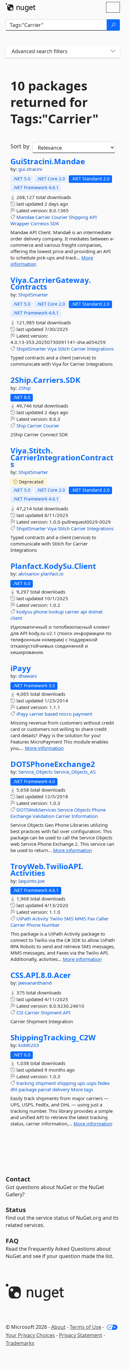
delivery (61, 1089)
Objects (82, 809)
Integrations (100, 349)
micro (65, 714)
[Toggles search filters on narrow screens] (113, 51)
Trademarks (20, 1343)
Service (65, 809)
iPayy (20, 668)
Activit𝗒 (40, 918)
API (93, 217)
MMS (80, 918)
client (16, 618)
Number (51, 925)
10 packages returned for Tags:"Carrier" (54, 102)
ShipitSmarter (33, 294)
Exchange (20, 816)
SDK (54, 223)
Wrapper (19, 223)
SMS (69, 918)
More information (44, 748)
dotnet (95, 611)
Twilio (56, 918)
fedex (104, 1083)
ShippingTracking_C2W (53, 1037)
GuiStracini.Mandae (47, 161)
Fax (91, 918)
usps (91, 1083)
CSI (19, 1012)
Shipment (51, 1012)
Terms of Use (85, 1326)
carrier (72, 611)
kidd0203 (28, 1045)
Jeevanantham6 (35, 983)
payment (82, 714)
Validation (43, 816)
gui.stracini (30, 169)
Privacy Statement (80, 1335)
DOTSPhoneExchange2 (52, 764)
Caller (102, 918)
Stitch (64, 349)
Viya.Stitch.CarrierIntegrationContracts (61, 457)
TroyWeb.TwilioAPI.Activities (46, 869)
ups (81, 1083)
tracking (25, 1083)
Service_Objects (36, 772)
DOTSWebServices (36, 809)
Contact (18, 1179)
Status (16, 1209)
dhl (13, 1089)
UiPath (23, 918)
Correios (40, 223)
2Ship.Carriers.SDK (45, 380)
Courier (59, 217)
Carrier (42, 217)
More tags (82, 1089)
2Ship (24, 388)
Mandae (25, 217)
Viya (51, 349)
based (51, 714)
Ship (21, 425)
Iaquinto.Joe (31, 881)
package (28, 1089)
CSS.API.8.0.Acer (40, 975)
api (83, 611)
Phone (99, 809)
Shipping (78, 217)
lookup (56, 611)
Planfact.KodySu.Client (53, 566)
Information (85, 816)
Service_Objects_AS (75, 772)
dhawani (27, 676)
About (58, 1326)
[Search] (113, 25)
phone (40, 611)
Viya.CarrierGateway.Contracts (50, 283)
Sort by (19, 146)
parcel (44, 1089)
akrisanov (29, 573)
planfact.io (52, 573)
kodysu (24, 611)
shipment (45, 1083)
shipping (66, 1083)
